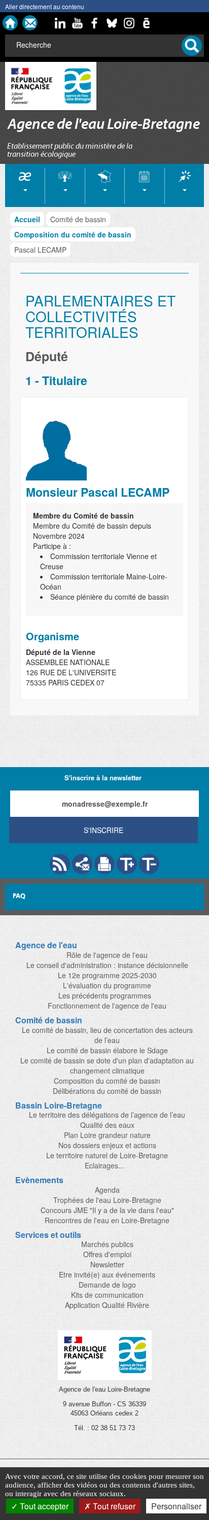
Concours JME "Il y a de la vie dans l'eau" (107, 1210)
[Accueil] (10, 22)
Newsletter (107, 1264)
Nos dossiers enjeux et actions (107, 1145)
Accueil (27, 219)
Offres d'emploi (107, 1254)
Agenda (107, 1190)
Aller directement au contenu (44, 6)
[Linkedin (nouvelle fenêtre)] (59, 22)
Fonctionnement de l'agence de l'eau (107, 1005)
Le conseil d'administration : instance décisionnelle (107, 965)
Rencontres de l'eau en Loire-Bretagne (107, 1220)
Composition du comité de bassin (72, 234)
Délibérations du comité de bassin (107, 1091)
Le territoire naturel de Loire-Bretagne (107, 1155)
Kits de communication (107, 1295)
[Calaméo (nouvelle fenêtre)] (146, 22)
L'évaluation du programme (107, 985)
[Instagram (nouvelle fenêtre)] (128, 22)
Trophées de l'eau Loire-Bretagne (107, 1200)
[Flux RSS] (60, 864)
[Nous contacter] (30, 22)
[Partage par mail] (82, 864)
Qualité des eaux (107, 1125)
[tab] (25, 185)
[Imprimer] (104, 864)
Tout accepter (43, 1506)
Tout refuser (113, 1506)
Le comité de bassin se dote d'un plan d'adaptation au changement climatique (107, 1065)
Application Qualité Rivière (107, 1305)
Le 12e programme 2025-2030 (107, 975)
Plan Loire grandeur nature (107, 1135)
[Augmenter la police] (127, 864)
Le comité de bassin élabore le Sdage (107, 1050)
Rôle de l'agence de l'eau (107, 955)
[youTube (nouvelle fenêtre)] (77, 22)
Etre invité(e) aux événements (107, 1274)
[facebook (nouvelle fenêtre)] (94, 22)
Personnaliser (176, 1506)
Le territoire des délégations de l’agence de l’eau (107, 1115)
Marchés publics (107, 1244)
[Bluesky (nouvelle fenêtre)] (111, 22)
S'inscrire (103, 830)
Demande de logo (107, 1285)
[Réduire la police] (149, 864)
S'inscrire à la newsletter (103, 777)
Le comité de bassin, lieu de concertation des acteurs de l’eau (107, 1035)
